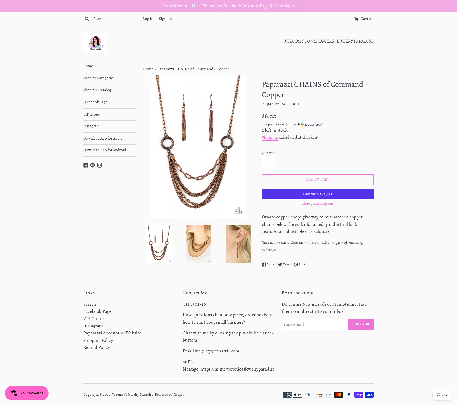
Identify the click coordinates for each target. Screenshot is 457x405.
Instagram (91, 126)
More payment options (317, 203)
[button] (318, 124)
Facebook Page (95, 102)
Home (88, 66)
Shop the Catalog (97, 90)
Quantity (268, 152)
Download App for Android (104, 150)
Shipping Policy (98, 340)
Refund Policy (96, 347)
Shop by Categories (99, 78)
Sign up (165, 18)
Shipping (270, 137)
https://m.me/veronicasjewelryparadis (236, 369)
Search (89, 304)
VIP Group (91, 114)
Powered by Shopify (170, 394)
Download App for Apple (102, 138)
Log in (148, 18)
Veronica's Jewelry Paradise (132, 394)
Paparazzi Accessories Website (112, 333)
